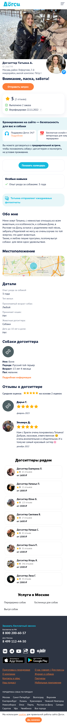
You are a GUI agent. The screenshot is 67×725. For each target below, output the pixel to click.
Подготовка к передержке (16, 669)
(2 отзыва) (20, 99)
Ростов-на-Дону (45, 704)
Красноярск (36, 701)
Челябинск (26, 708)
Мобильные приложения (48, 682)
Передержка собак (15, 602)
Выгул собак (11, 609)
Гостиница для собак (46, 602)
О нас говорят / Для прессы (49, 669)
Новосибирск (9, 704)
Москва (6, 697)
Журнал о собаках (44, 674)
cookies (22, 714)
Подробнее (17, 135)
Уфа (16, 708)
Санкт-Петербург (21, 697)
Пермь (30, 704)
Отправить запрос (18, 86)
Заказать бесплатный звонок (19, 625)
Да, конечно (33, 719)
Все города (40, 708)
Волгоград (38, 697)
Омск (21, 704)
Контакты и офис (11, 678)
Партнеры (40, 678)
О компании (8, 674)
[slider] (30, 393)
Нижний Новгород (54, 701)
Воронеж (51, 697)
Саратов (6, 708)
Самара (59, 704)
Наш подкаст (9, 682)
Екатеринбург (9, 701)
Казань (23, 701)
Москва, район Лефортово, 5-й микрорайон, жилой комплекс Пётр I (21, 71)
